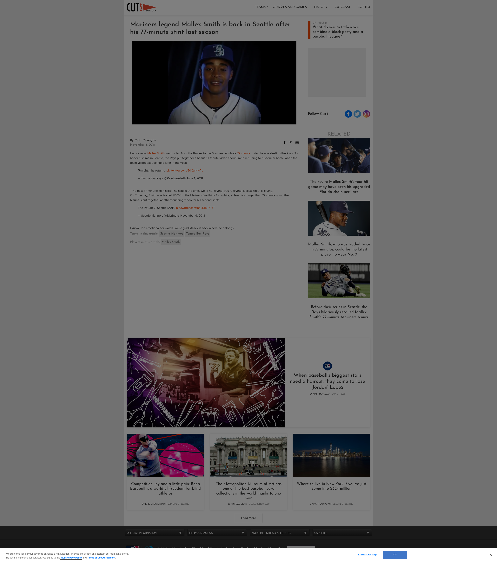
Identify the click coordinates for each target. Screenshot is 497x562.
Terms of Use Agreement (101, 557)
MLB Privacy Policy (71, 557)
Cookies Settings (367, 554)
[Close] (491, 554)
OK (395, 554)
